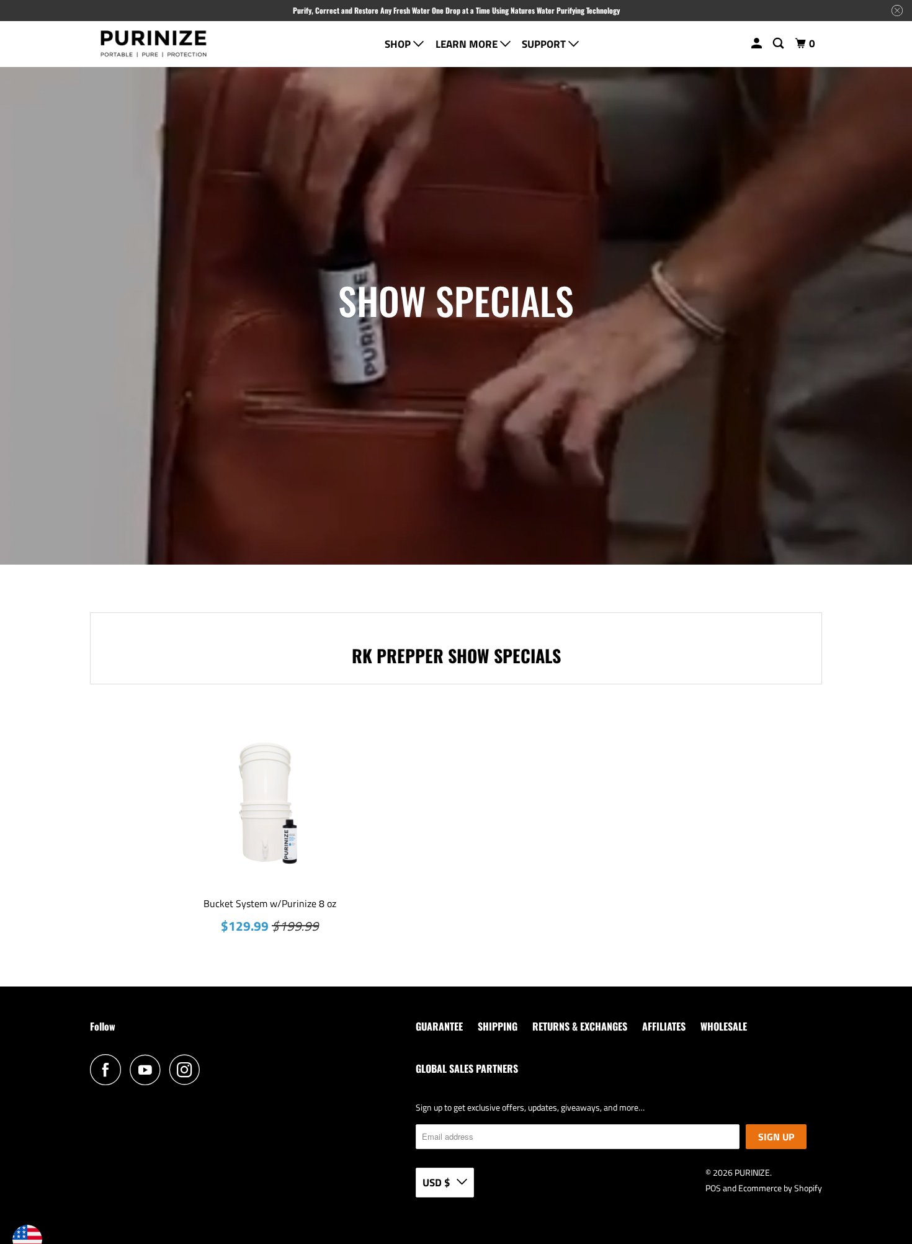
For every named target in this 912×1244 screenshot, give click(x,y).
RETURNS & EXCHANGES (579, 1026)
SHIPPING (497, 1026)
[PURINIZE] (153, 44)
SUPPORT (545, 44)
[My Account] (757, 44)
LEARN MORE (468, 44)
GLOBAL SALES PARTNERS (467, 1068)
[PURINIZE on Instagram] (188, 1069)
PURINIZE (752, 1172)
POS (713, 1187)
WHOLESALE (723, 1026)
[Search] (779, 44)
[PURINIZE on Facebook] (108, 1069)
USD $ (436, 1183)
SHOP (399, 44)
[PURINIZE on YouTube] (148, 1069)
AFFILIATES (664, 1026)
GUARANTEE (439, 1026)
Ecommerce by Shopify (780, 1187)
